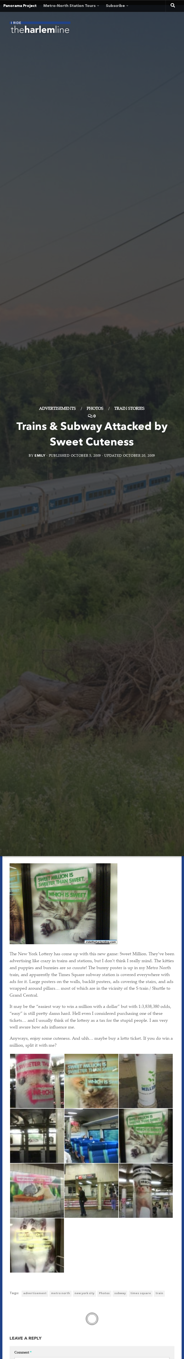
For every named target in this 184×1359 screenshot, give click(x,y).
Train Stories (129, 409)
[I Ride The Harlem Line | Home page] (40, 29)
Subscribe (115, 6)
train (159, 1293)
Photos (95, 409)
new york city (84, 1293)
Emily (40, 455)
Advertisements (57, 409)
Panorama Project (20, 6)
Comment (22, 1352)
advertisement (34, 1293)
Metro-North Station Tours (69, 6)
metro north (60, 1293)
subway (120, 1293)
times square (140, 1293)
